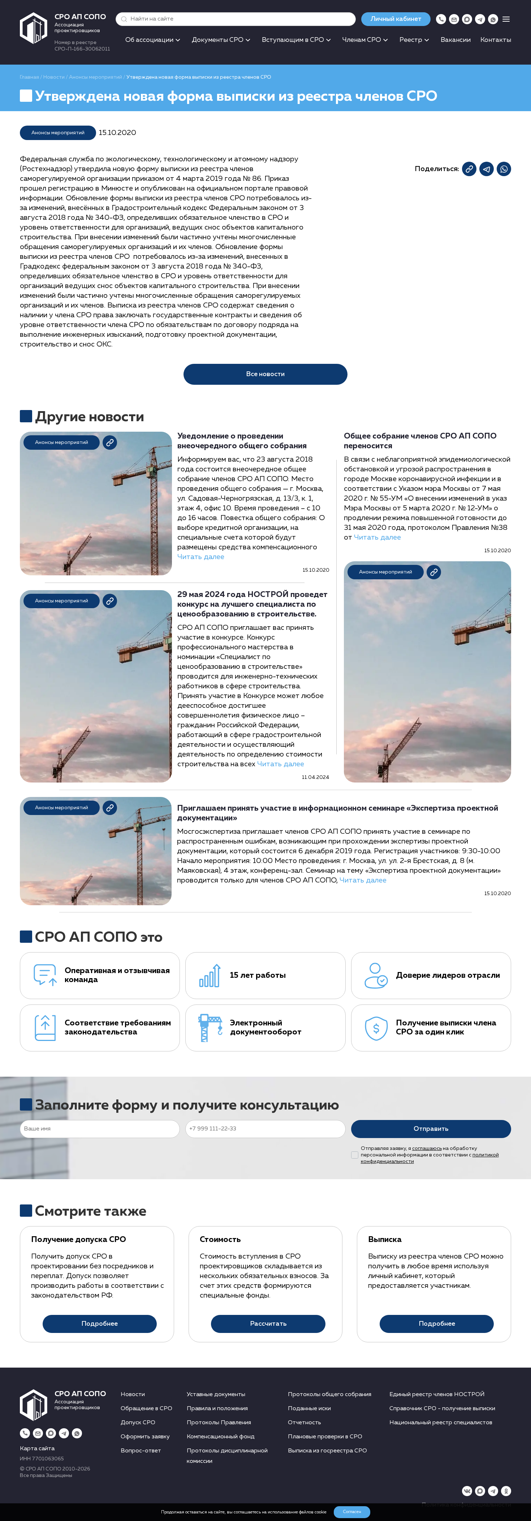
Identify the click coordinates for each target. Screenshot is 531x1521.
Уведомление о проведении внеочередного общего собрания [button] (242, 441)
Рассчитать (268, 1324)
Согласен (352, 1512)
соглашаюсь (427, 1148)
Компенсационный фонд (221, 1437)
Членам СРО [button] (361, 40)
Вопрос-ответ (141, 1451)
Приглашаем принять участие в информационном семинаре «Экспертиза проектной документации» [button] (337, 813)
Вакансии (456, 40)
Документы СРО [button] (217, 40)
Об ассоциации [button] (149, 40)
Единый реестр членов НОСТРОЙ (437, 1395)
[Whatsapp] (493, 19)
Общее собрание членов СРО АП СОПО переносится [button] (420, 441)
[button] (122, 19)
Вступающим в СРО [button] (293, 40)
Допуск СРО (138, 1423)
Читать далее (200, 557)
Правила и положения (217, 1409)
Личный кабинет (396, 19)
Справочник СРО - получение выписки (442, 1409)
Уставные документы (216, 1395)
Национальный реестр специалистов (440, 1423)
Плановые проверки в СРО (325, 1437)
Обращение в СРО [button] (146, 1409)
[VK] (467, 1491)
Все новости (265, 374)
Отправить (431, 1129)
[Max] (467, 19)
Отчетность (304, 1423)
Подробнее (99, 1324)
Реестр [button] (411, 40)
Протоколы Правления (219, 1423)
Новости (54, 77)
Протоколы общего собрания (329, 1395)
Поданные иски (309, 1409)
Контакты (495, 40)
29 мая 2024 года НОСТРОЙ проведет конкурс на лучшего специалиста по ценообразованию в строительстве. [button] (252, 604)
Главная (29, 77)
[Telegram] (480, 19)
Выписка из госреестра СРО (327, 1451)
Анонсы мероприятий (95, 77)
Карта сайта (37, 1449)
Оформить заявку (145, 1437)
